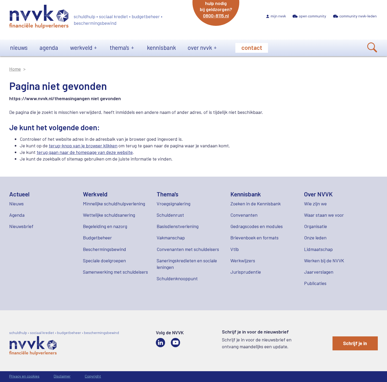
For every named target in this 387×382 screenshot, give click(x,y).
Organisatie (315, 226)
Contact (251, 47)
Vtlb (234, 249)
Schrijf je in (355, 343)
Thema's (119, 47)
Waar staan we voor (324, 215)
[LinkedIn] (160, 342)
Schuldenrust (170, 215)
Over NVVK (200, 47)
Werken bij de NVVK (324, 260)
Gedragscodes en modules (256, 226)
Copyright (93, 376)
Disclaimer (62, 376)
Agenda (48, 47)
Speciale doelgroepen (104, 260)
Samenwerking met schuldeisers (115, 272)
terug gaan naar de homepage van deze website (85, 152)
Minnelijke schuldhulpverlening (114, 203)
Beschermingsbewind (104, 249)
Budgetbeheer (97, 237)
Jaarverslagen (318, 272)
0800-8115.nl (216, 15)
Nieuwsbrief (21, 226)
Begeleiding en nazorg (105, 226)
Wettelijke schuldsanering (109, 215)
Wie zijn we (315, 203)
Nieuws (19, 47)
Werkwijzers (242, 260)
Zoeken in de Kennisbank (255, 203)
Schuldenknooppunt (177, 278)
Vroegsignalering (173, 203)
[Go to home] (38, 18)
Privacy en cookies (24, 376)
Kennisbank (161, 47)
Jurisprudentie (245, 272)
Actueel (19, 194)
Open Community (312, 16)
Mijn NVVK (278, 16)
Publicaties (315, 283)
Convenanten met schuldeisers (188, 249)
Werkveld (81, 47)
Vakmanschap (171, 237)
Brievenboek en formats (254, 237)
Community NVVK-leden (358, 16)
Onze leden (315, 237)
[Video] (175, 342)
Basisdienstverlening (178, 226)
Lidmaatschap (318, 249)
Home (15, 69)
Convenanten (243, 215)
